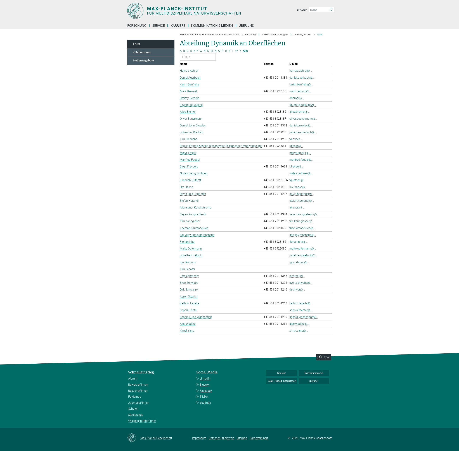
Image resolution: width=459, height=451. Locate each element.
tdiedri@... (295, 139)
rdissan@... (296, 146)
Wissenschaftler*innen (142, 421)
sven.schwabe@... (300, 282)
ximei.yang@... (298, 330)
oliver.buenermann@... (303, 118)
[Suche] (330, 9)
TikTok (204, 396)
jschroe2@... (297, 276)
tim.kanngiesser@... (301, 221)
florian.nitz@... (298, 241)
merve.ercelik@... (300, 153)
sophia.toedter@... (300, 310)
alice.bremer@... (299, 111)
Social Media (207, 372)
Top (327, 357)
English (302, 9)
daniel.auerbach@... (301, 77)
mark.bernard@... (300, 91)
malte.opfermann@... (302, 248)
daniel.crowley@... (300, 125)
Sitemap (242, 438)
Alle (245, 50)
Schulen (133, 408)
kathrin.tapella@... (300, 303)
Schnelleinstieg (141, 372)
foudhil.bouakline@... (302, 105)
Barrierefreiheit (259, 438)
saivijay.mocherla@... (302, 235)
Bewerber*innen (138, 384)
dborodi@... (296, 98)
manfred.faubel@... (301, 159)
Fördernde (134, 396)
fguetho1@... (297, 180)
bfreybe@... (296, 166)
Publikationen (142, 52)
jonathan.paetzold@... (303, 255)
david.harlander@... (301, 194)
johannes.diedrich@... (303, 132)
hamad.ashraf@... (300, 70)
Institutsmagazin (313, 373)
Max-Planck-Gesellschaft (282, 381)
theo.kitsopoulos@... (302, 228)
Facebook (206, 390)
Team (136, 43)
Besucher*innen (138, 390)
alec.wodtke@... (299, 323)
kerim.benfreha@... (301, 84)
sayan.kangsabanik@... (304, 214)
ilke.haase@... (298, 187)
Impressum (199, 438)
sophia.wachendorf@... (303, 317)
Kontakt (281, 373)
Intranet (313, 381)
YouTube (205, 402)
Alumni (132, 378)
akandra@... (297, 207)
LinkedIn (205, 378)
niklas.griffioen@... (301, 173)
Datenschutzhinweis (221, 438)
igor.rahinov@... (299, 262)
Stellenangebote (143, 60)
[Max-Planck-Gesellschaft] (133, 438)
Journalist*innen (138, 402)
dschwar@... (297, 289)
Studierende (135, 414)
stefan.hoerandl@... (301, 200)
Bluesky (205, 384)
